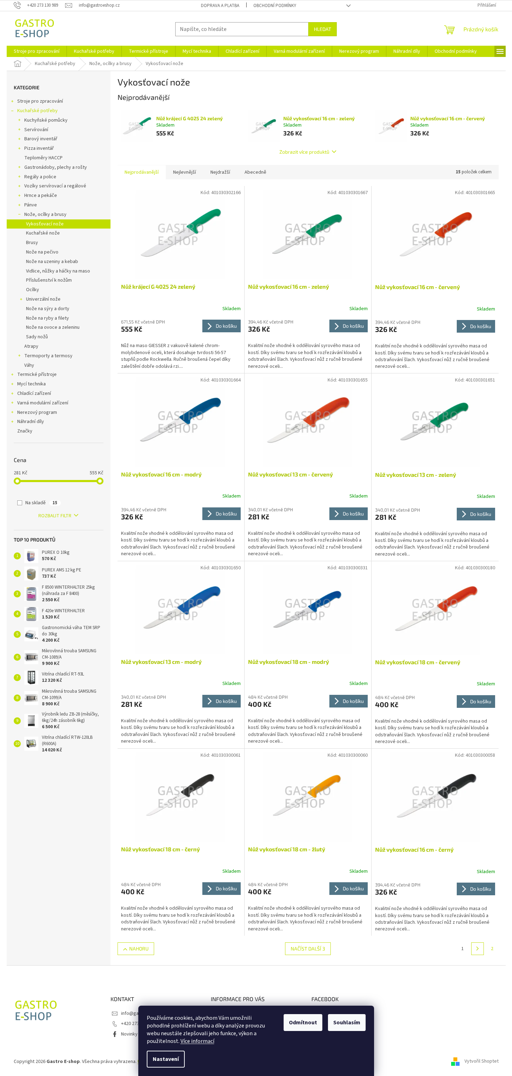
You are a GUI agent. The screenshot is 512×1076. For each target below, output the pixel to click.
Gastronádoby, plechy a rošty (55, 167)
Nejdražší (220, 172)
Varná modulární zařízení (42, 402)
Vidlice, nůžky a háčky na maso (58, 271)
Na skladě (41, 502)
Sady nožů (37, 336)
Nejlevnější (184, 172)
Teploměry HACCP (43, 157)
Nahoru (138, 949)
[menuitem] (37, 51)
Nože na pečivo (42, 252)
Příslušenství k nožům (49, 280)
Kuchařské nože (43, 233)
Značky (24, 431)
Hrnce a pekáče (40, 195)
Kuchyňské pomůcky (46, 120)
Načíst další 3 (308, 949)
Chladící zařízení (34, 393)
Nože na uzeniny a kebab (52, 261)
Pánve (30, 205)
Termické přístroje (37, 374)
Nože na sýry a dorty (47, 308)
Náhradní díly (30, 421)
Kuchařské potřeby (37, 110)
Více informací (197, 1041)
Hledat (322, 29)
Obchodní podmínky (274, 5)
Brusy (32, 242)
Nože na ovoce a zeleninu (53, 327)
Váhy (29, 365)
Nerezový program (37, 412)
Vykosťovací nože (45, 224)
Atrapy (31, 346)
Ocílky (32, 289)
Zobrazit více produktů (304, 152)
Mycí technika (31, 384)
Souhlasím (346, 1022)
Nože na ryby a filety (47, 318)
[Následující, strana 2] (477, 948)
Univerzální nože (43, 299)
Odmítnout (303, 1022)
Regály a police (40, 176)
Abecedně (255, 172)
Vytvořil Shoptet (481, 1061)
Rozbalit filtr (54, 515)
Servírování (36, 129)
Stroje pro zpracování (40, 101)
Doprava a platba (220, 5)
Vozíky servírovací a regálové (55, 186)
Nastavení (166, 1059)
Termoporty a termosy (48, 355)
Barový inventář (40, 138)
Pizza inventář (39, 148)
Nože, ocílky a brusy (45, 214)
